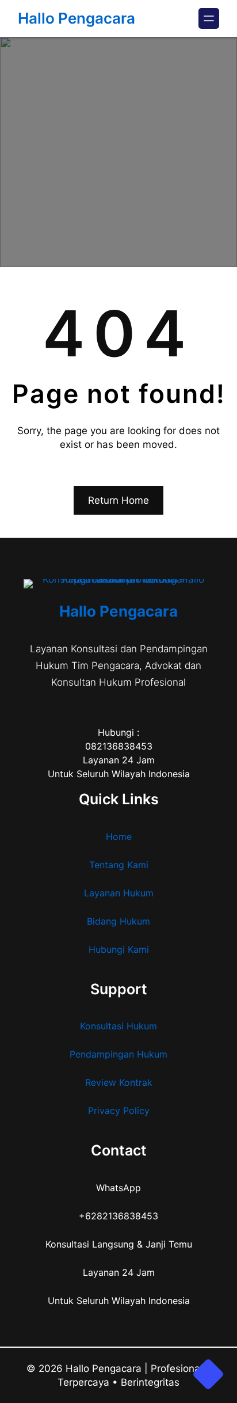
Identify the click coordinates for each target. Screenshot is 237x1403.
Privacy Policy (119, 1110)
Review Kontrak (118, 1082)
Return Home (118, 500)
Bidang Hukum (118, 921)
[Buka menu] (208, 18)
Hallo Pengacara (76, 18)
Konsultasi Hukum (118, 1026)
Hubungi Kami (119, 949)
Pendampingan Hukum (118, 1054)
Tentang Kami (118, 864)
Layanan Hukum (119, 893)
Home (119, 836)
